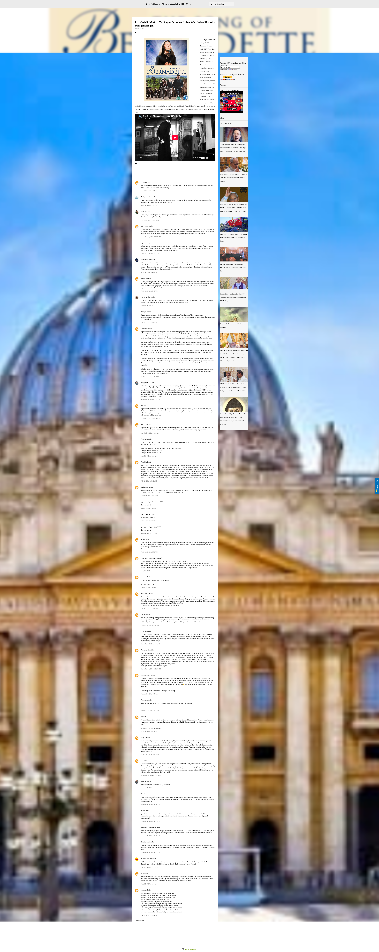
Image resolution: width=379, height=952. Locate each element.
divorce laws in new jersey (149, 549)
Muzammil (144, 890)
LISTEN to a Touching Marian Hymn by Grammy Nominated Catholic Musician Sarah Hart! (233, 267)
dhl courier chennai (147, 858)
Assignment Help (146, 197)
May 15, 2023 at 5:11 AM (149, 571)
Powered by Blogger (190, 949)
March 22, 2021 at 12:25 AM (150, 433)
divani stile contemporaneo (149, 827)
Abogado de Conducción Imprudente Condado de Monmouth (160, 605)
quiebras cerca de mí (147, 584)
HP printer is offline (170, 281)
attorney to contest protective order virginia (154, 666)
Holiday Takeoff (146, 373)
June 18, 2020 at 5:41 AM (149, 306)
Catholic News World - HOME (170, 4)
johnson (143, 539)
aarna (156, 770)
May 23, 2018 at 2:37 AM (149, 205)
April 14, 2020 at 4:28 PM (149, 272)
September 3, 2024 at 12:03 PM (151, 775)
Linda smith (144, 487)
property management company (190, 338)
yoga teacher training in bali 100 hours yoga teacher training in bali (159, 911)
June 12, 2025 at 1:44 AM (149, 884)
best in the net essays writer (179, 302)
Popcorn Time (192, 185)
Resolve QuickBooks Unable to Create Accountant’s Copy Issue (161, 448)
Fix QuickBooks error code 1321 (151, 453)
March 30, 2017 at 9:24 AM (149, 191)
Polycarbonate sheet (147, 876)
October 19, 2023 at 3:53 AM (150, 625)
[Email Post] (136, 164)
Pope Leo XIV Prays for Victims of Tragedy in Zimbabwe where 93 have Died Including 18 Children (233, 177)
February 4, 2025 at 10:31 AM (150, 821)
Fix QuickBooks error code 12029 (151, 451)
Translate (234, 70)
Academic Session (198, 350)
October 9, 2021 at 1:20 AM (150, 495)
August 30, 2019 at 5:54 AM (150, 220)
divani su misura (146, 794)
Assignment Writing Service (163, 202)
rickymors (144, 211)
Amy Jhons (144, 737)
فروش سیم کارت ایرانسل (149, 527)
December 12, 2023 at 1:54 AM (151, 669)
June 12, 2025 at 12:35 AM (149, 867)
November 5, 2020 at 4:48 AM (150, 418)
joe (142, 717)
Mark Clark (144, 424)
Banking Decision (153, 342)
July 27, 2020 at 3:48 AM (149, 322)
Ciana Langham (146, 297)
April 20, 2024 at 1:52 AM (149, 731)
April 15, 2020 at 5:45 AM (149, 291)
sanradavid (144, 577)
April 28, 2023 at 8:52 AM (149, 552)
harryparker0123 (146, 382)
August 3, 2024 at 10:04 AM (150, 754)
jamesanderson (145, 593)
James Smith (145, 328)
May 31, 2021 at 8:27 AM (149, 456)
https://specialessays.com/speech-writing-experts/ (156, 317)
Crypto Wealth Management (186, 764)
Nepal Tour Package (207, 215)
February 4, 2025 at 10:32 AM (150, 836)
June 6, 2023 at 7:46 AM (148, 587)
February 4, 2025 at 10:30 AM (150, 804)
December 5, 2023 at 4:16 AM (150, 644)
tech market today (175, 359)
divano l (143, 810)
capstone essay (145, 243)
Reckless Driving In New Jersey (151, 728)
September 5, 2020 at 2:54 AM (150, 399)
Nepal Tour (168, 215)
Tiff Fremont (145, 226)
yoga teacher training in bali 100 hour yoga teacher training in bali (156, 902)
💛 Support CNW (377, 486)
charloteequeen (145, 675)
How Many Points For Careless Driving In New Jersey (158, 691)
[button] (136, 32)
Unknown (144, 182)
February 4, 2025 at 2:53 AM (150, 788)
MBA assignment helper (186, 565)
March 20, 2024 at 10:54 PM (150, 711)
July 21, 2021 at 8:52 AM (149, 481)
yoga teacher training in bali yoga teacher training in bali (157, 894)
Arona (143, 873)
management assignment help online (172, 469)
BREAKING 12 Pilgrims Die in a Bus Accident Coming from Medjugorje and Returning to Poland (233, 237)
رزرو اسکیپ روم (146, 514)
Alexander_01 (145, 650)
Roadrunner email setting (167, 427)
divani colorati (145, 842)
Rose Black (144, 462)
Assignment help (200, 490)
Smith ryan (144, 278)
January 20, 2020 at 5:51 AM (150, 253)
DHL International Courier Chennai (184, 864)
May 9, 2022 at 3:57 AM (148, 521)
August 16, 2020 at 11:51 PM (150, 376)
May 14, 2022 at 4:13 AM (149, 533)
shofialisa (144, 614)
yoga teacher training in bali (173, 912)
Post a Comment (140, 920)
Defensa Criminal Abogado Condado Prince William (176, 703)
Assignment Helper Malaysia (150, 558)
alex (142, 405)
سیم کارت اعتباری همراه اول (150, 502)
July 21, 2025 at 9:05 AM (149, 915)
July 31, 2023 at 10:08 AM (149, 608)
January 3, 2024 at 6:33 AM (149, 694)
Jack (142, 760)
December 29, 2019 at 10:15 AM (151, 237)
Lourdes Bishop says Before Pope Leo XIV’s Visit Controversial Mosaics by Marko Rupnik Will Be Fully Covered (233, 297)
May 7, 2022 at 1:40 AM (148, 508)
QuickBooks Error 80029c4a (189, 386)
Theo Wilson (145, 781)
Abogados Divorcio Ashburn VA (190, 622)
